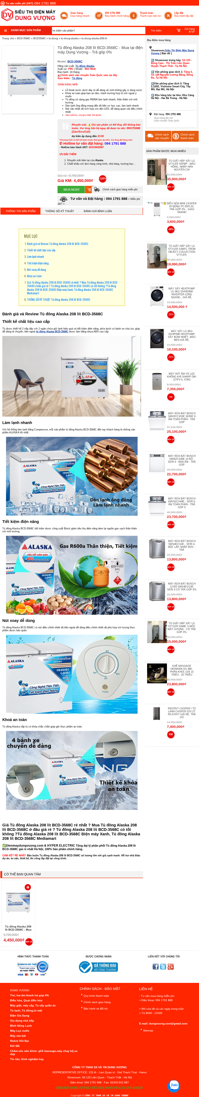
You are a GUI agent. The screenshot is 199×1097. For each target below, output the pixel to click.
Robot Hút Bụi (19, 1040)
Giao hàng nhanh (79, 14)
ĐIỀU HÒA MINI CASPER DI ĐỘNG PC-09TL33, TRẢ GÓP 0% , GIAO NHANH (181, 208)
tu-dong (53, 38)
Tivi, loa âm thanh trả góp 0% (29, 995)
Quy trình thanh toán (96, 995)
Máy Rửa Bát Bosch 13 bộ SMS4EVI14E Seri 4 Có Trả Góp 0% (181, 586)
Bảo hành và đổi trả (96, 1008)
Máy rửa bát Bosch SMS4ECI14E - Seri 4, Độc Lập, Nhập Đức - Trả (182, 545)
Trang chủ (8, 38)
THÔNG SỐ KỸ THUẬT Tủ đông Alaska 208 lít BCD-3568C (58, 299)
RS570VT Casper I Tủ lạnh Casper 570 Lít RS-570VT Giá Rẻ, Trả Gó (182, 713)
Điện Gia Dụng (19, 1015)
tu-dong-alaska (70, 38)
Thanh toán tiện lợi (150, 14)
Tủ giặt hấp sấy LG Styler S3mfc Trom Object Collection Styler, (182, 250)
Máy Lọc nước (19, 1030)
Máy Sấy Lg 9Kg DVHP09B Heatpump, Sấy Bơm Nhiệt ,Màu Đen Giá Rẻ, (182, 335)
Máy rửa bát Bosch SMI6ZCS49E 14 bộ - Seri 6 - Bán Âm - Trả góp (182, 460)
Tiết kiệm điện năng (38, 263)
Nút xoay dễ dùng (36, 269)
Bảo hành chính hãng (117, 14)
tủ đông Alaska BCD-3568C (52, 331)
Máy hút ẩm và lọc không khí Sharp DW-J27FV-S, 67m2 (181, 376)
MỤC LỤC (31, 236)
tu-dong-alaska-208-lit (94, 38)
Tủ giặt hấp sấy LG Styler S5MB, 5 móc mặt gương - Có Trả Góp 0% (182, 628)
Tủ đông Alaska (84, 66)
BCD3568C (39, 38)
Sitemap (148, 1030)
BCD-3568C (23, 38)
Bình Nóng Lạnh (21, 1025)
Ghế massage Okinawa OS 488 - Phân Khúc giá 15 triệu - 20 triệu (182, 670)
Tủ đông (77, 78)
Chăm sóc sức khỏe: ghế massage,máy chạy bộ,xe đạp (44, 1052)
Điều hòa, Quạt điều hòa (26, 1000)
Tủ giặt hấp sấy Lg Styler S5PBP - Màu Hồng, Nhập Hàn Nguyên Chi (181, 165)
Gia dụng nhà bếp (22, 1020)
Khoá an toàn (34, 276)
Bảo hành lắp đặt (183, 14)
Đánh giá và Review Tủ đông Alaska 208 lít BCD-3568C (57, 243)
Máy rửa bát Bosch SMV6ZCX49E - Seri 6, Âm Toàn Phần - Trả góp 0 (182, 503)
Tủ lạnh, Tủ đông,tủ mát (26, 1010)
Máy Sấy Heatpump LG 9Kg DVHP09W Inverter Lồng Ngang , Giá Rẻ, (181, 293)
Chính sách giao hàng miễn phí (120, 189)
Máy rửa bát (18, 1035)
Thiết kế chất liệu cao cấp (41, 250)
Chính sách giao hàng (97, 1002)
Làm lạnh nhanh (35, 256)
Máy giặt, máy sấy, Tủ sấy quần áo (33, 1005)
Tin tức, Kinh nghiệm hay (27, 1059)
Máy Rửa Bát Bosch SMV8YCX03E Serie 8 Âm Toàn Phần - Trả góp (182, 418)
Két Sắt (15, 1045)
